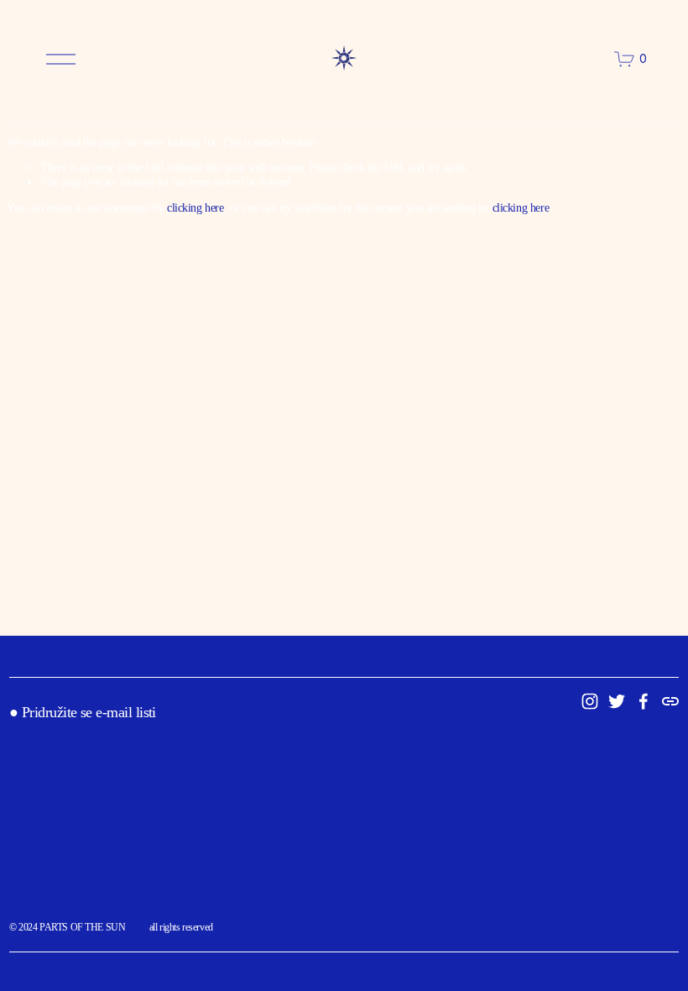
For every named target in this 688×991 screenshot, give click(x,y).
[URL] (670, 701)
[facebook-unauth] (643, 701)
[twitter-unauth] (616, 701)
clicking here (195, 208)
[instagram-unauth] (589, 701)
